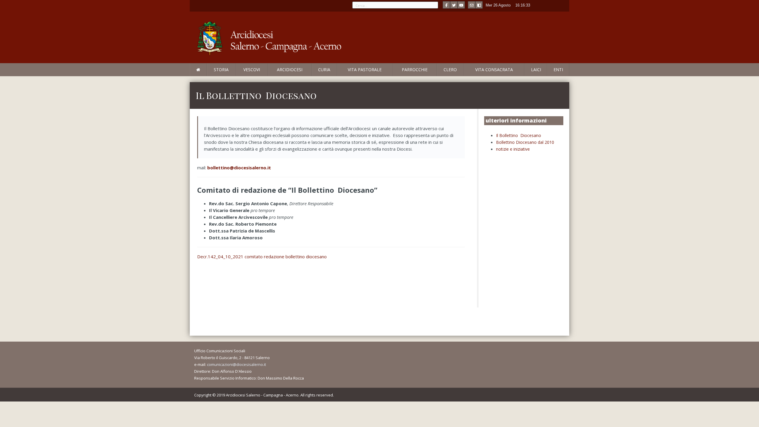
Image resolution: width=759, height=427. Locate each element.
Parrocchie (415, 69)
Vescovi (251, 69)
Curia (324, 69)
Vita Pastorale (365, 69)
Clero (450, 69)
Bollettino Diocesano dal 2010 (525, 142)
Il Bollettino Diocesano (518, 135)
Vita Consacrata (494, 69)
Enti (558, 69)
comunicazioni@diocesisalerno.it (236, 364)
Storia (221, 69)
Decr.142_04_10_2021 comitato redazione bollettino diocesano (262, 256)
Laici (536, 69)
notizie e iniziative (513, 149)
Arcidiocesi (289, 69)
